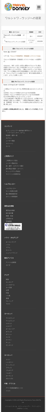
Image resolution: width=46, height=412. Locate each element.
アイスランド (10, 318)
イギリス (9, 323)
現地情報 (9, 221)
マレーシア (9, 301)
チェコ (8, 342)
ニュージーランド (12, 253)
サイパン (9, 250)
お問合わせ (9, 218)
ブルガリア (9, 370)
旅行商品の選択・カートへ (14, 169)
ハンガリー (9, 362)
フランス (9, 368)
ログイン (9, 138)
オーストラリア (11, 242)
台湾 (7, 290)
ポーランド (9, 376)
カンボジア (9, 282)
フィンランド (10, 365)
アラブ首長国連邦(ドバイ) (14, 388)
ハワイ (8, 245)
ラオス (8, 304)
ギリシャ (9, 334)
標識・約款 (9, 216)
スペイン (9, 340)
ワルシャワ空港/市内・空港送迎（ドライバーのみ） (25, 56)
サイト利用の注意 (12, 191)
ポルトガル (9, 378)
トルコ (8, 391)
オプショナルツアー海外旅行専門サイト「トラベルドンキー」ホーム (19, 132)
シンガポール (10, 285)
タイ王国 (9, 287)
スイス (8, 337)
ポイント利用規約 (12, 196)
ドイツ (8, 359)
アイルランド (10, 321)
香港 (7, 298)
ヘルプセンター (11, 188)
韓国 (7, 279)
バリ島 (8, 296)
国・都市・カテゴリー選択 (14, 166)
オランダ (9, 332)
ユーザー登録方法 (12, 163)
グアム (8, 247)
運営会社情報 (10, 210)
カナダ (8, 265)
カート (8, 146)
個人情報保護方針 (12, 194)
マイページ (9, 143)
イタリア (9, 326)
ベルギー (9, 373)
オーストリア (10, 329)
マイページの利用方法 (13, 174)
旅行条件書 (9, 213)
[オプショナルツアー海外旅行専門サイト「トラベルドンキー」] (17, 7)
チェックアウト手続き (13, 171)
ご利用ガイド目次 (12, 160)
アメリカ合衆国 (11, 262)
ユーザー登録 (10, 141)
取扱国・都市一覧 (12, 135)
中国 (7, 293)
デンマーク (9, 345)
